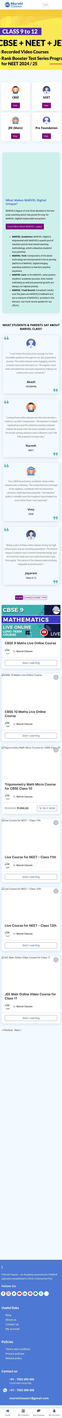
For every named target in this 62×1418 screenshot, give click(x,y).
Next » (17, 1030)
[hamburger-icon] (45, 5)
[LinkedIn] (24, 1293)
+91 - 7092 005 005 (21, 1379)
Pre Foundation (46, 128)
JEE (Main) (15, 128)
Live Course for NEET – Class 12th (30, 925)
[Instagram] (8, 1293)
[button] (56, 608)
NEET (46, 97)
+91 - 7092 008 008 (21, 1390)
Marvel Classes (24, 651)
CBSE (15, 97)
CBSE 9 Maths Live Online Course (30, 643)
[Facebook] (3, 1293)
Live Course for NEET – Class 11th (30, 857)
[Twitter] (14, 1293)
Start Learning (31, 662)
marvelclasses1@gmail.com (29, 1398)
